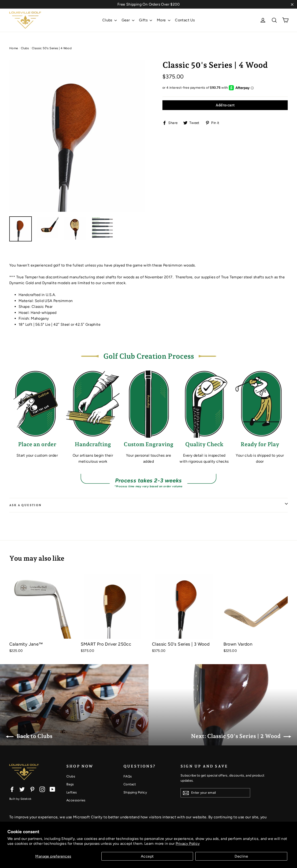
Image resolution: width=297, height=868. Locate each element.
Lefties (71, 792)
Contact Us (185, 20)
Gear (126, 20)
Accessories (75, 800)
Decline (241, 856)
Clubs (107, 20)
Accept (147, 856)
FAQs (127, 776)
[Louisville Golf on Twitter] (22, 789)
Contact (129, 784)
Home (13, 48)
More (162, 20)
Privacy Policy (188, 843)
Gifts (143, 20)
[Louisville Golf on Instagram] (42, 789)
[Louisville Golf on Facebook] (12, 789)
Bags (70, 784)
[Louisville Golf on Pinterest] (32, 789)
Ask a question (25, 505)
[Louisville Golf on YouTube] (52, 789)
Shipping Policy (135, 792)
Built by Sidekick (20, 798)
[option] (77, 136)
